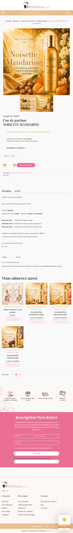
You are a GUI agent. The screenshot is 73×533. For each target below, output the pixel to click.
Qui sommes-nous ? (49, 501)
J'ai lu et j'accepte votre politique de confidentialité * (34, 448)
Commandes (23, 501)
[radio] (6, 156)
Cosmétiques (7, 505)
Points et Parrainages (26, 515)
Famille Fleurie (41, 21)
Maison (4, 508)
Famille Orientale (33, 306)
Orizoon (49, 531)
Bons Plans (6, 511)
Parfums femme (27, 21)
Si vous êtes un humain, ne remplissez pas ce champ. (32, 458)
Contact (44, 508)
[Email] (16, 374)
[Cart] (71, 12)
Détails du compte (25, 511)
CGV (47, 526)
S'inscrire (36, 454)
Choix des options (36, 321)
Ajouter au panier (26, 165)
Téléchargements (25, 505)
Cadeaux (7, 306)
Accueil (8, 21)
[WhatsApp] (20, 374)
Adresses (21, 508)
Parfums (16, 21)
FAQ (42, 505)
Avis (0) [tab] (17, 191)
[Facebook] (12, 374)
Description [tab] (6, 191)
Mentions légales (37, 526)
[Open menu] (3, 13)
